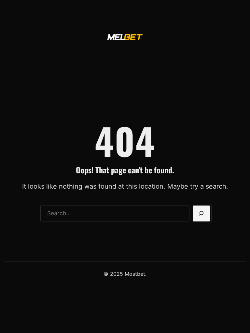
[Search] (201, 214)
